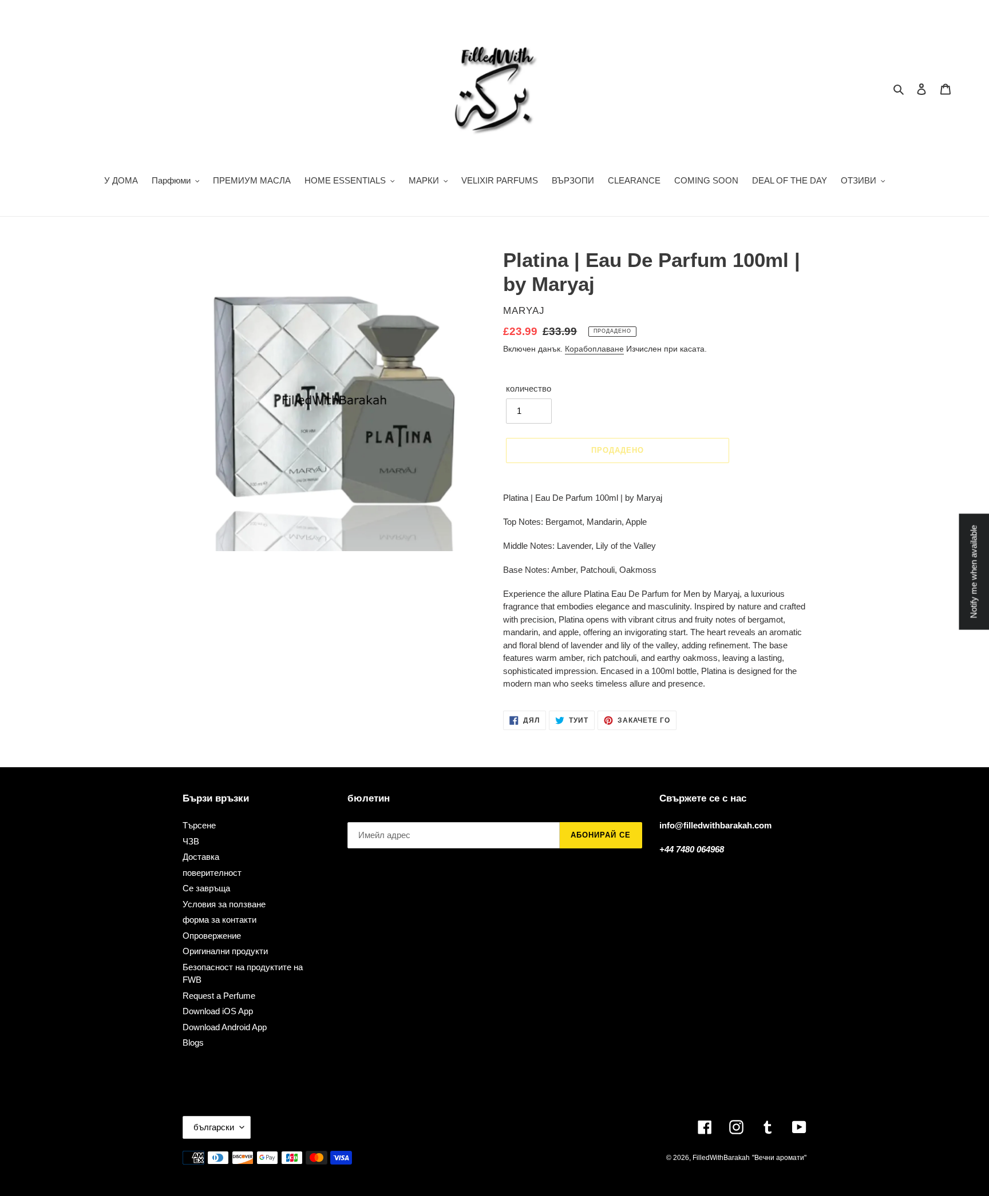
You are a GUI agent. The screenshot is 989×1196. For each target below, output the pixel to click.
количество (528, 388)
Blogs (193, 1042)
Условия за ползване (224, 904)
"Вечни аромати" (779, 1158)
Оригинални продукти (225, 951)
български (213, 1127)
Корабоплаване (594, 348)
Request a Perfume (219, 995)
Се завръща (206, 888)
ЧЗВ (191, 841)
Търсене (199, 825)
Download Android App (225, 1027)
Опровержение (212, 935)
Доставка (201, 857)
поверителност (212, 873)
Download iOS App (218, 1011)
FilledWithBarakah (721, 1158)
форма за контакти (219, 919)
